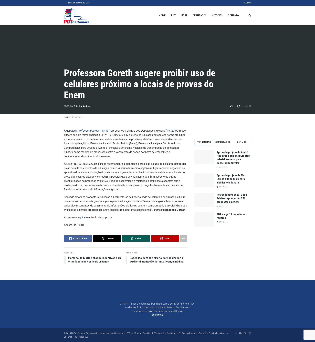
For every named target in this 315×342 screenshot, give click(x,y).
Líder (184, 15)
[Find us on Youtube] (240, 333)
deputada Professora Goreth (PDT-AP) (88, 130)
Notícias (217, 15)
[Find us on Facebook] (236, 333)
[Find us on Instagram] (250, 333)
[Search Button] (250, 15)
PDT (173, 15)
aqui (80, 217)
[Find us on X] (245, 333)
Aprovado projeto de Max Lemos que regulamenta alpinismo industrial (231, 179)
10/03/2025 (69, 106)
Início (66, 117)
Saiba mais (157, 314)
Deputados (200, 15)
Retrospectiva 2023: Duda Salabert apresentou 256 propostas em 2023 (232, 198)
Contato (233, 15)
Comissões (84, 106)
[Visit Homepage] (77, 15)
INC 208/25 (173, 130)
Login (248, 3)
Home (162, 15)
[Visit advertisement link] (222, 130)
